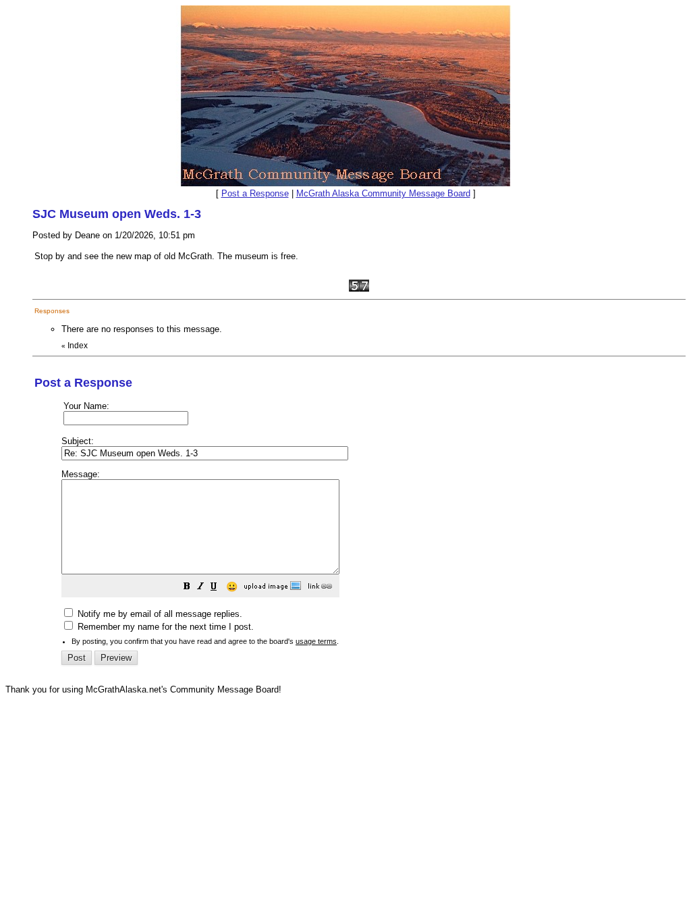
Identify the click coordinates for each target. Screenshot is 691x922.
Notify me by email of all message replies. (158, 614)
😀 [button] (232, 586)
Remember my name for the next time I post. (164, 627)
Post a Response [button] (255, 193)
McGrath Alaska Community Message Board (383, 193)
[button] (187, 588)
